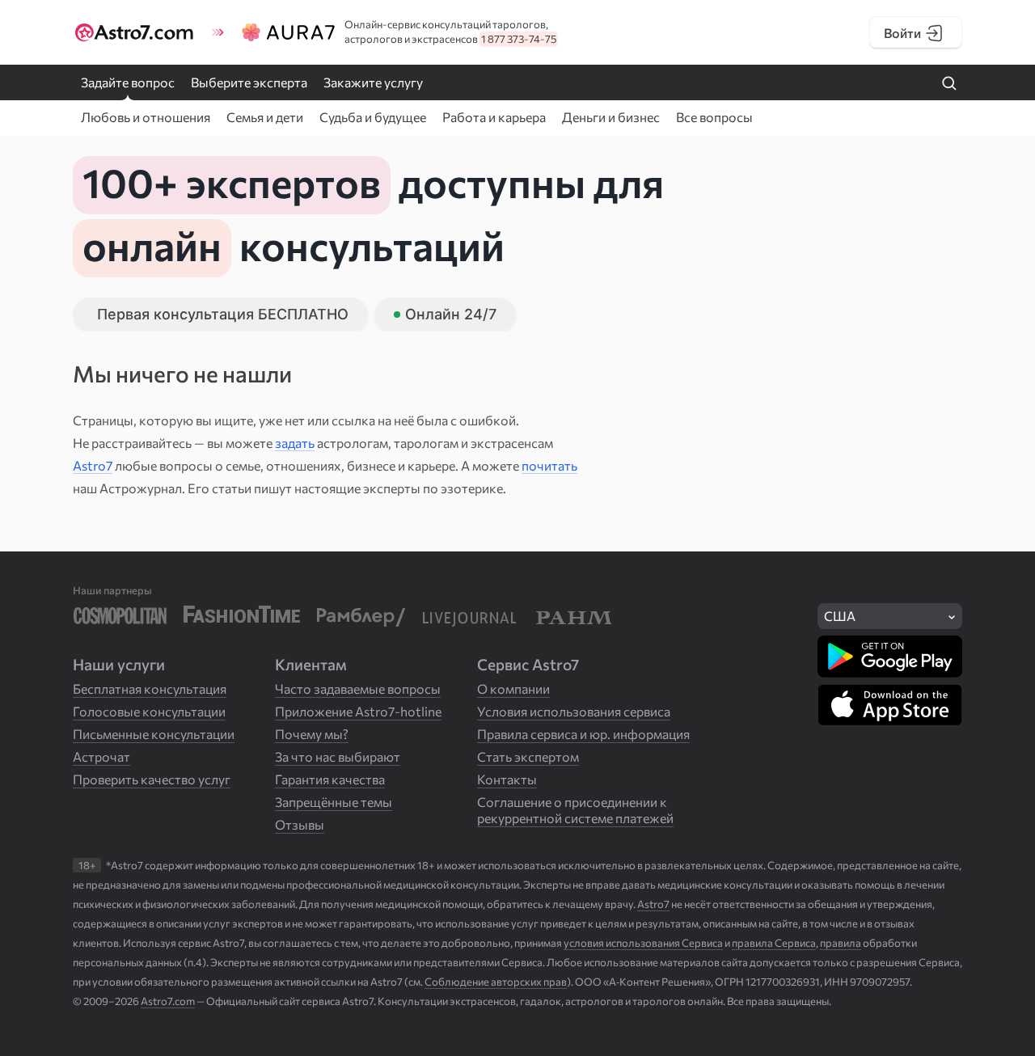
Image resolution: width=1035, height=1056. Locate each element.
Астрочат (101, 756)
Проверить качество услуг (151, 779)
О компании (513, 688)
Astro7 (92, 465)
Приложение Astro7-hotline (358, 711)
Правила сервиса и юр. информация (583, 733)
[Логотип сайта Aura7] (285, 32)
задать (295, 442)
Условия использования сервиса (573, 711)
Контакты (507, 779)
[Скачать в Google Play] (889, 657)
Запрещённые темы (333, 801)
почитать (549, 465)
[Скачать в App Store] (889, 705)
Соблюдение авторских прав (496, 981)
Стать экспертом (528, 756)
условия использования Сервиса (643, 942)
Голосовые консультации (149, 711)
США (839, 615)
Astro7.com (168, 1001)
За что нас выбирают (337, 756)
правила (840, 942)
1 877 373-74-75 (518, 38)
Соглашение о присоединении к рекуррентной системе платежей (575, 810)
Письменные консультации (153, 733)
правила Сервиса (774, 942)
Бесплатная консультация (149, 688)
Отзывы (299, 824)
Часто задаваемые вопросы (358, 688)
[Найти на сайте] (949, 84)
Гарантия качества (330, 779)
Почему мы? (312, 733)
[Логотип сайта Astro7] (138, 32)
